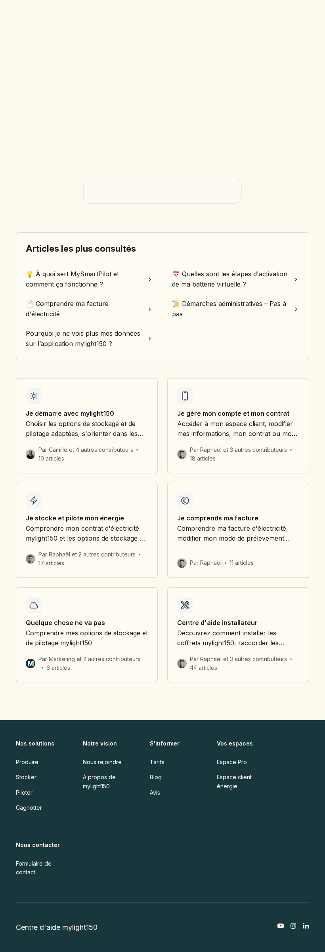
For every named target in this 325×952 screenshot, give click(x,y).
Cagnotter (29, 807)
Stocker (26, 777)
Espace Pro (232, 762)
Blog (156, 777)
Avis (155, 792)
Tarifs (157, 762)
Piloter (24, 792)
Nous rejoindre (102, 762)
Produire (27, 762)
